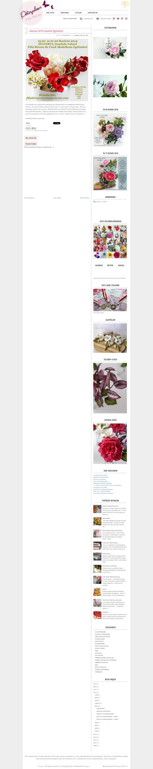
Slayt (96, 665)
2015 (94, 689)
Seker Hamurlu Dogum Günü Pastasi (112, 530)
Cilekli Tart (105, 612)
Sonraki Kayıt (29, 197)
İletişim (78, 13)
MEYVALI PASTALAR (101, 646)
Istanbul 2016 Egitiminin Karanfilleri (103, 489)
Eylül (96, 700)
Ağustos (97, 703)
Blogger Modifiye (121, 766)
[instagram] (126, 20)
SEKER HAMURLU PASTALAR (104, 658)
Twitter (110, 265)
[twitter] (118, 20)
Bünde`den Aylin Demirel (103, 711)
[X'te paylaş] (31, 128)
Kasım (97, 697)
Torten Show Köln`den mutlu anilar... (112, 600)
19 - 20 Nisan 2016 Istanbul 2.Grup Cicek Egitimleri (107, 485)
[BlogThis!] (29, 128)
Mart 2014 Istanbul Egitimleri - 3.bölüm (107, 719)
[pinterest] (122, 20)
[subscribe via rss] (86, 20)
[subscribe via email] (103, 20)
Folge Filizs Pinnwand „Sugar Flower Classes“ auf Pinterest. (109, 278)
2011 (94, 740)
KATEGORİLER (93, 13)
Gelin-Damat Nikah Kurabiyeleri (111, 577)
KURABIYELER (100, 643)
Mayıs (97, 706)
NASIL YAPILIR (100, 648)
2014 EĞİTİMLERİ (100, 632)
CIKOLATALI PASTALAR (102, 636)
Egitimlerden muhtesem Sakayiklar (102, 483)
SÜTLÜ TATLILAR (100, 667)
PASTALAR (98, 653)
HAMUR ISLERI (100, 639)
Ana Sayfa (50, 13)
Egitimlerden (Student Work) (101, 477)
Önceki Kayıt (84, 197)
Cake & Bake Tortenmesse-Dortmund (103, 493)
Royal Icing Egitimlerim (99, 479)
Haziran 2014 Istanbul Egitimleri (105, 714)
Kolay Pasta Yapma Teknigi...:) (110, 543)
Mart (96, 725)
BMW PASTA (106, 554)
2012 (94, 737)
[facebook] (114, 20)
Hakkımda (65, 13)
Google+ (121, 265)
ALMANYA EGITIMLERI (102, 634)
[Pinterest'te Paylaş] (35, 128)
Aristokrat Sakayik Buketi (100, 475)
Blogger (86, 766)
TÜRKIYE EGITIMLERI (40, 130)
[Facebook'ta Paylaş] (33, 128)
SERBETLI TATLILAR (101, 662)
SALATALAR (99, 655)
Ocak (96, 731)
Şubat (96, 728)
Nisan (96, 722)
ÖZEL (96, 651)
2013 (94, 734)
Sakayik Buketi (101, 708)
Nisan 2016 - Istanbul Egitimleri (101, 491)
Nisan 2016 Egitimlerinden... (101, 481)
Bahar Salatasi (106, 518)
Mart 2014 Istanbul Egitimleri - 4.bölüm (107, 716)
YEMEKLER (98, 672)
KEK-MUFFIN (99, 641)
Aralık (97, 695)
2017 (94, 684)
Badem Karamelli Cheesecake (110, 506)
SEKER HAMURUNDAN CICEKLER (105, 660)
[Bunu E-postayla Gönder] (26, 128)
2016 (94, 687)
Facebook (99, 265)
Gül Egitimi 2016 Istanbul (100, 487)
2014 (94, 692)
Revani (104, 589)
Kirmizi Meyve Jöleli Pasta (109, 566)
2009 (94, 745)
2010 (94, 743)
